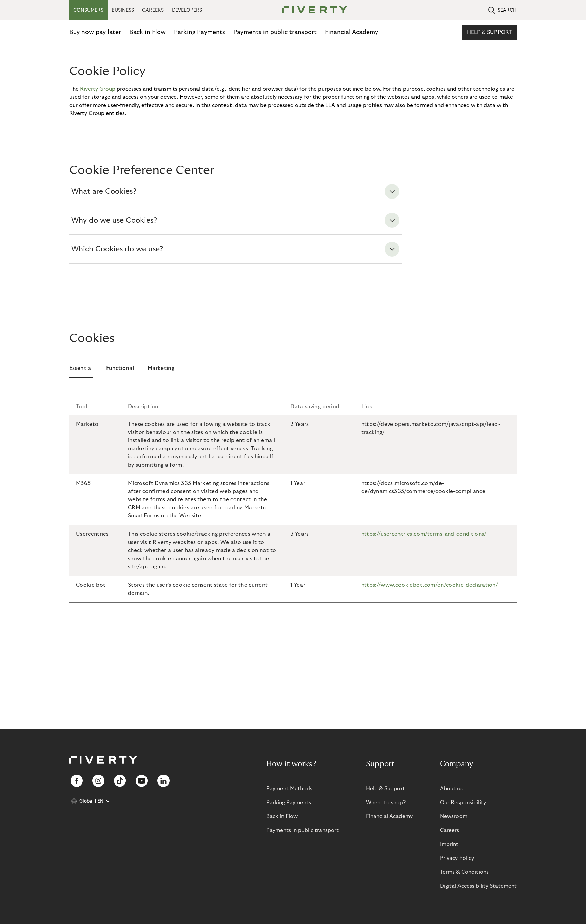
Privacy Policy (457, 858)
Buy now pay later (95, 32)
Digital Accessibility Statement (478, 886)
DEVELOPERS (187, 10)
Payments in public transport (275, 32)
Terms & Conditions (464, 872)
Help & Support (489, 32)
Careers (449, 830)
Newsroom (453, 816)
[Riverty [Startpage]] (312, 10)
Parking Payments (199, 32)
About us (451, 788)
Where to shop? (386, 802)
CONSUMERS (88, 10)
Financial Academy (351, 32)
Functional (120, 368)
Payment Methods (289, 788)
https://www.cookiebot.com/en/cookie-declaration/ (429, 585)
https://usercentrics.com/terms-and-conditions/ (424, 534)
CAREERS (153, 10)
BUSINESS (123, 10)
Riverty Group (97, 89)
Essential (81, 368)
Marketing (161, 368)
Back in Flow (147, 32)
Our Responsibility (463, 802)
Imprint (449, 844)
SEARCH (507, 10)
